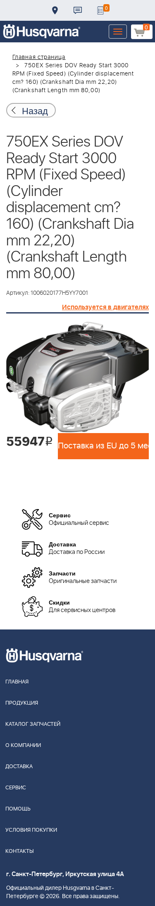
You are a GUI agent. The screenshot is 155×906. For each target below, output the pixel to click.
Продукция (21, 703)
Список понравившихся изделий (100, 10)
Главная (17, 682)
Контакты (78, 10)
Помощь (18, 809)
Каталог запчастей (32, 724)
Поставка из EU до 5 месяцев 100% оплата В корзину (103, 446)
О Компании (23, 745)
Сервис (15, 788)
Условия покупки (31, 830)
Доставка (55, 10)
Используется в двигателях (105, 307)
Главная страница (39, 57)
